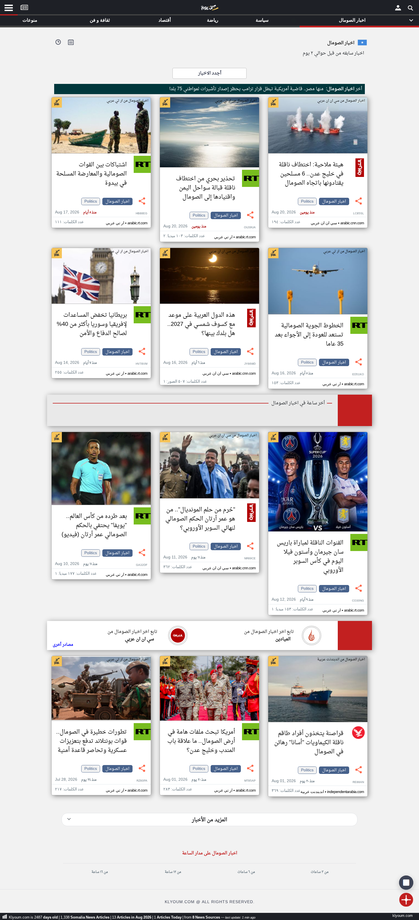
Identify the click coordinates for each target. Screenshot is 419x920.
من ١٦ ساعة (99, 872)
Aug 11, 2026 (184, 557)
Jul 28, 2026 (75, 780)
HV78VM (141, 364)
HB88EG (141, 213)
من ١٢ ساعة (173, 872)
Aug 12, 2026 (292, 600)
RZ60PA (142, 781)
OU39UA (250, 227)
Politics (307, 201)
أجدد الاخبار (209, 73)
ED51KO (358, 374)
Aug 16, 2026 (292, 373)
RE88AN (358, 782)
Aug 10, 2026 (76, 564)
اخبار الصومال (334, 201)
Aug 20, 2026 (293, 212)
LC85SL (358, 213)
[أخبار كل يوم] (209, 9)
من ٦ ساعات (246, 872)
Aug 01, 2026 (293, 781)
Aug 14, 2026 (76, 363)
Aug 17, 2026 (75, 212)
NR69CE (250, 558)
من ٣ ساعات (319, 872)
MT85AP (250, 781)
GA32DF (141, 565)
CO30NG (358, 601)
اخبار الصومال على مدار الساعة (209, 853)
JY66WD (250, 364)
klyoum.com (402, 915)
